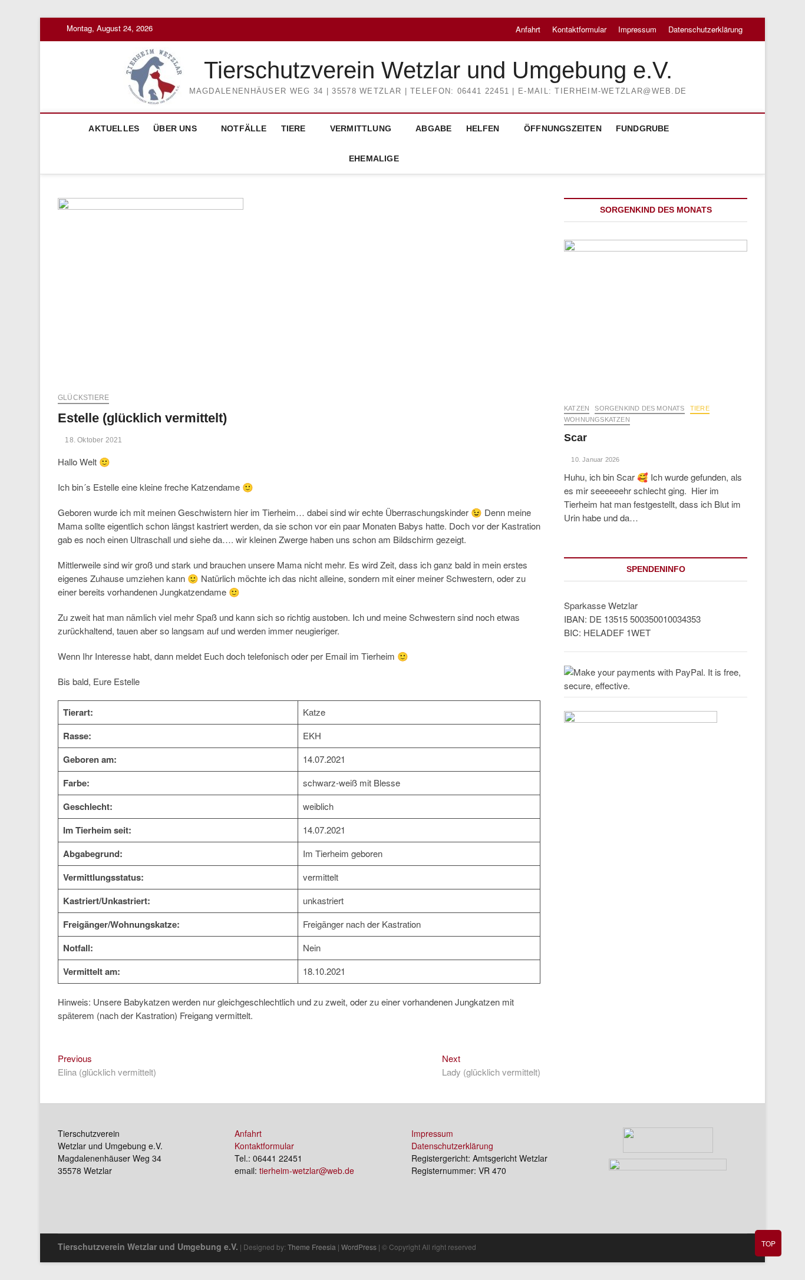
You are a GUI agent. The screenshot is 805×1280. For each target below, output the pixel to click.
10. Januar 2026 (594, 459)
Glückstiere (83, 397)
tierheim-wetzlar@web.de (306, 1170)
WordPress (359, 1247)
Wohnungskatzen (597, 419)
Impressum (637, 29)
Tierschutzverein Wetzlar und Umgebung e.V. (438, 70)
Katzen (576, 408)
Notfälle (244, 128)
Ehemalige (374, 158)
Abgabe (433, 128)
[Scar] (655, 315)
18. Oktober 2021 (92, 440)
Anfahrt (528, 29)
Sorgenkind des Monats (639, 408)
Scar (575, 438)
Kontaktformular (579, 29)
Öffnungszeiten (563, 128)
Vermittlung (360, 128)
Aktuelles (113, 128)
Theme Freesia (312, 1247)
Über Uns (175, 128)
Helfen (483, 128)
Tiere (293, 128)
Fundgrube (642, 128)
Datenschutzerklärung (705, 29)
